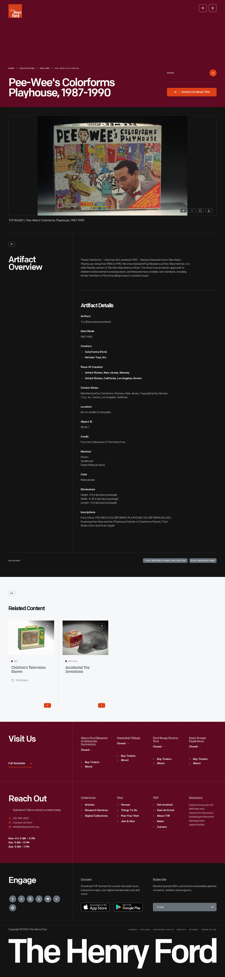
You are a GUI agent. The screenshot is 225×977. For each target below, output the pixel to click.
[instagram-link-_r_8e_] (21, 898)
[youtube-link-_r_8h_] (47, 898)
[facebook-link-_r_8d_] (12, 898)
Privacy (181, 930)
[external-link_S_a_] (36, 819)
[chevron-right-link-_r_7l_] (47, 705)
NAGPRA (133, 930)
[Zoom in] (183, 210)
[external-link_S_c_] (36, 827)
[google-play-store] (128, 907)
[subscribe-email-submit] (212, 907)
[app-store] (95, 907)
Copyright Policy (163, 930)
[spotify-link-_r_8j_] (12, 907)
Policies (145, 930)
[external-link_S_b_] (36, 823)
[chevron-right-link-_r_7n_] (101, 705)
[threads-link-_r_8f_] (30, 898)
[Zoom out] (191, 210)
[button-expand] (47, 625)
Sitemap (193, 930)
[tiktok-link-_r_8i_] (56, 898)
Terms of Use (209, 930)
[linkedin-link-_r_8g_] (39, 898)
